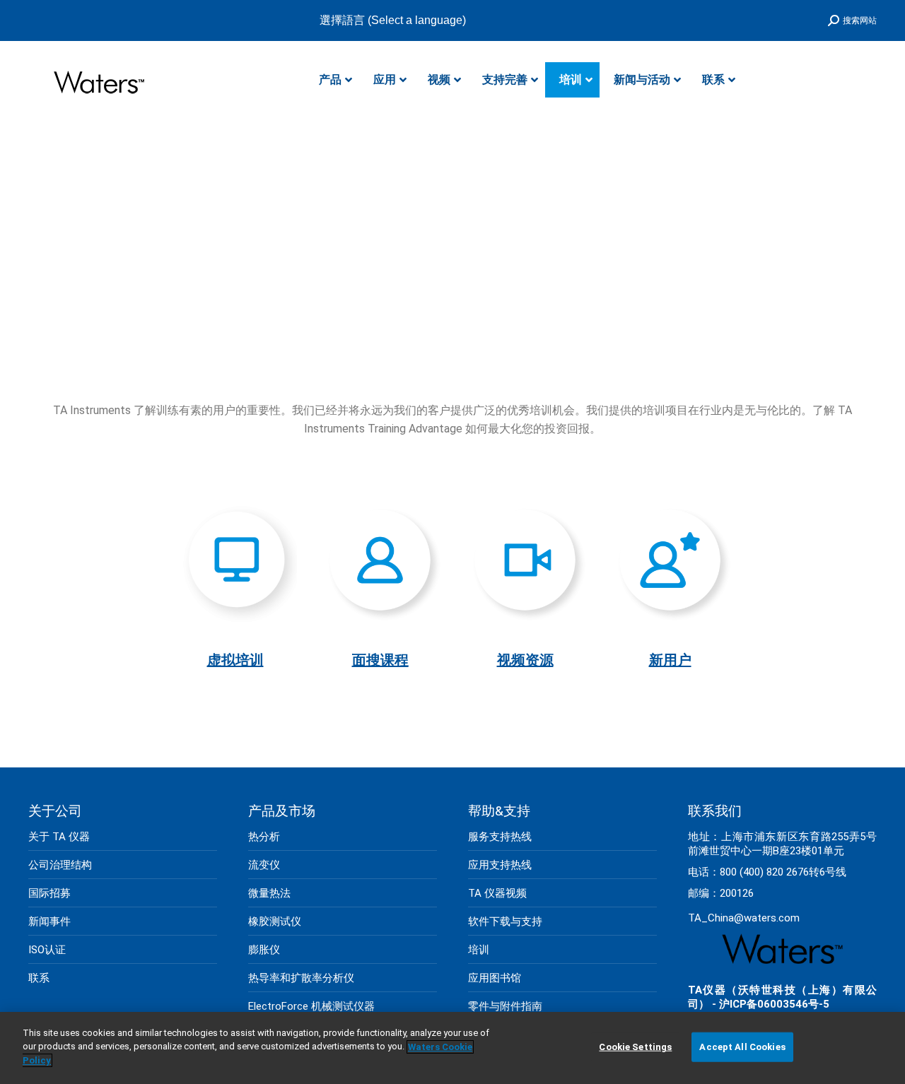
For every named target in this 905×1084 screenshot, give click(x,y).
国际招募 (49, 893)
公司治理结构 (60, 865)
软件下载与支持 (505, 921)
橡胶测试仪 (274, 921)
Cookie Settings (635, 1047)
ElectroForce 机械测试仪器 (311, 1006)
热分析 (264, 836)
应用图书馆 (494, 978)
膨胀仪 (264, 949)
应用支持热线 (500, 865)
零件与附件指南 (505, 1006)
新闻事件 (49, 921)
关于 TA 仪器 (59, 836)
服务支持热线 (500, 836)
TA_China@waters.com (744, 918)
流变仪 (264, 865)
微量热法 (269, 893)
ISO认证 (47, 949)
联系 (38, 978)
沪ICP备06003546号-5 (774, 1004)
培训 (478, 949)
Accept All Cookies (742, 1047)
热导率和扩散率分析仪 (301, 978)
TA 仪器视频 (497, 893)
